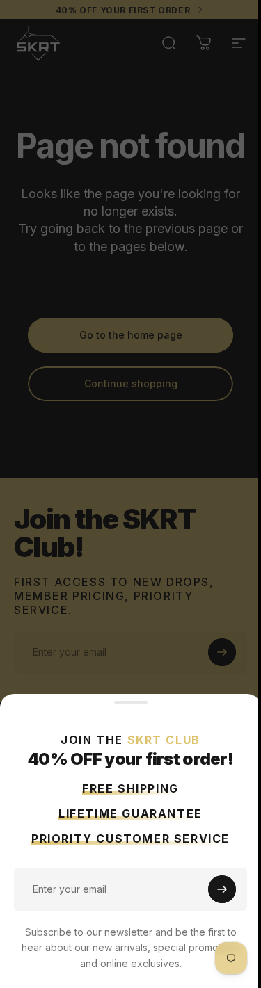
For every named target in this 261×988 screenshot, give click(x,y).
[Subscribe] (222, 889)
